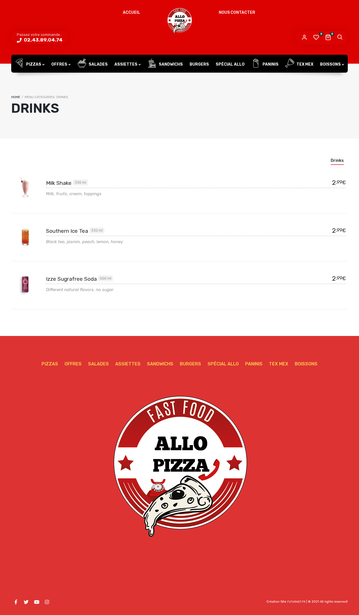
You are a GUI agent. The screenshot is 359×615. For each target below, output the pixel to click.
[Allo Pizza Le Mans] (179, 21)
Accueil (131, 12)
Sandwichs (170, 64)
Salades (98, 64)
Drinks (337, 160)
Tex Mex (304, 64)
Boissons (330, 64)
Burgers (199, 64)
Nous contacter (237, 12)
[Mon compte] (304, 38)
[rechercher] (340, 38)
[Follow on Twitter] (26, 602)
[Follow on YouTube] (36, 602)
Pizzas (33, 64)
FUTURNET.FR (296, 602)
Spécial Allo (230, 64)
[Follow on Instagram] (46, 602)
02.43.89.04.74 (43, 40)
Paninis (270, 64)
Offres (59, 64)
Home (15, 97)
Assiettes (125, 64)
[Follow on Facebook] (15, 602)
